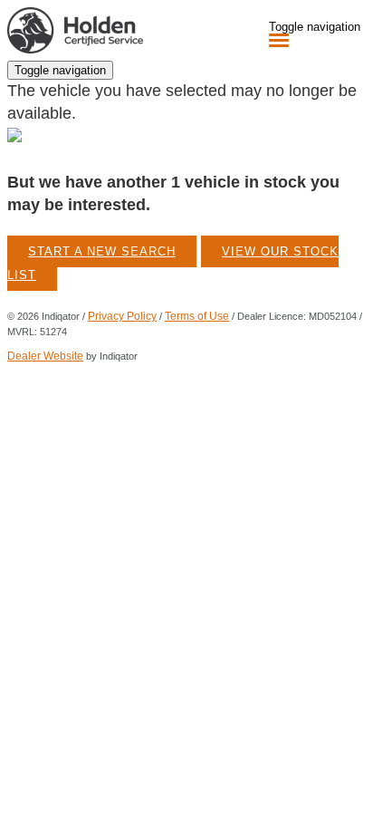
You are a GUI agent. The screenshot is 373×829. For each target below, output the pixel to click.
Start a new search (102, 251)
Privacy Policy (122, 316)
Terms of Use (197, 316)
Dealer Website (45, 356)
